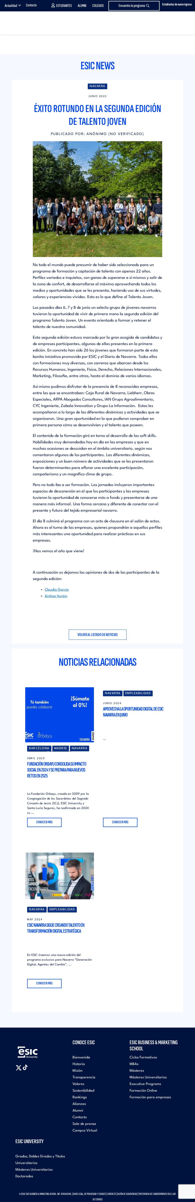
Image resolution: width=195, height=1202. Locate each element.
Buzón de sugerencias (127, 1194)
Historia (79, 1064)
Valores (78, 1084)
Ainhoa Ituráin (56, 596)
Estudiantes (64, 5)
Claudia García (57, 590)
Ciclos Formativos (143, 1057)
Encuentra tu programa (132, 5)
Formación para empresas (150, 1097)
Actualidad (11, 5)
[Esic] (34, 1050)
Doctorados (24, 1176)
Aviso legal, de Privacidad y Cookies (89, 1194)
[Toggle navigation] (186, 23)
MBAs (134, 1064)
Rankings (80, 1097)
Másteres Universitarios (148, 1077)
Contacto (31, 5)
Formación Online (143, 1091)
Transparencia (84, 1077)
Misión (78, 1071)
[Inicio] (16, 23)
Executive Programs (145, 1084)
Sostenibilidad (83, 1091)
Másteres (137, 1071)
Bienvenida (81, 1057)
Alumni (82, 5)
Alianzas (79, 1104)
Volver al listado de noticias (98, 634)
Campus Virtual (85, 1130)
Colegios (98, 5)
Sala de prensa (84, 1124)
